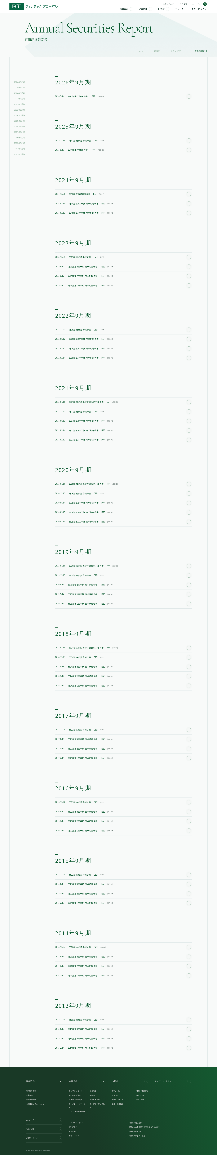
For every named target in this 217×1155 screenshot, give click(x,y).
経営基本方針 (95, 1099)
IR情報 (157, 51)
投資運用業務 (31, 1099)
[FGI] (33, 6)
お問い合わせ (168, 4)
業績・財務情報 (117, 1104)
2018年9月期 (19, 126)
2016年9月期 (19, 137)
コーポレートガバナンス (77, 1105)
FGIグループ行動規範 (77, 1111)
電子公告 (72, 1131)
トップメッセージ (75, 1091)
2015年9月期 (19, 143)
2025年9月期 (19, 87)
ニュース (30, 1120)
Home (140, 51)
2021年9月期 (19, 109)
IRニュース (116, 1091)
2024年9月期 (19, 93)
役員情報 (93, 1091)
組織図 (92, 1095)
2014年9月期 (19, 148)
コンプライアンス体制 (97, 1105)
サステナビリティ (163, 1081)
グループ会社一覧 (75, 1099)
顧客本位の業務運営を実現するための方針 (144, 1127)
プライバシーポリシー (77, 1122)
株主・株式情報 (142, 1091)
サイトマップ (74, 1135)
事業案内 (30, 1081)
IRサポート (140, 1099)
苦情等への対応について (138, 1131)
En (199, 4)
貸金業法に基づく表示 (137, 1135)
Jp (193, 4)
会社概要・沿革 (75, 1095)
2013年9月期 (19, 154)
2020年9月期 (19, 115)
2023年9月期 (19, 98)
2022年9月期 (19, 104)
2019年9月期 (19, 121)
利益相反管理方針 (135, 1122)
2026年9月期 (19, 82)
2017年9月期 (19, 132)
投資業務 (29, 1095)
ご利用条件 (73, 1127)
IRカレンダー (141, 1095)
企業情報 (73, 1081)
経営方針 (115, 1095)
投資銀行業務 (31, 1091)
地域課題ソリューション (35, 1104)
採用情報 (183, 4)
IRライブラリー (177, 51)
